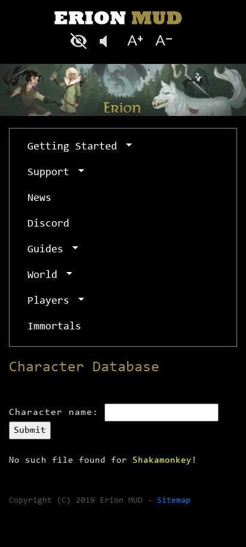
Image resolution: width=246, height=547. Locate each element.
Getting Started (75, 147)
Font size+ (134, 41)
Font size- (162, 41)
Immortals (54, 327)
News (39, 198)
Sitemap (173, 501)
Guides (48, 250)
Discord (48, 224)
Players (51, 301)
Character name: (54, 412)
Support (51, 172)
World (45, 275)
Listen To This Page (107, 41)
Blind (80, 41)
